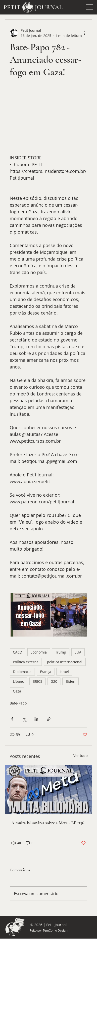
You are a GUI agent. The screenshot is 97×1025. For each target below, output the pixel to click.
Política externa (26, 662)
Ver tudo (80, 755)
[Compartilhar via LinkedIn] (36, 719)
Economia (39, 652)
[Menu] (90, 7)
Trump (60, 652)
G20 (54, 681)
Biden (70, 681)
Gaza (17, 691)
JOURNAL (49, 7)
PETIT (11, 7)
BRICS (37, 681)
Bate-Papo (18, 703)
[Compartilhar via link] (48, 719)
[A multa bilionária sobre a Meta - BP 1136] (48, 789)
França (45, 671)
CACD (17, 652)
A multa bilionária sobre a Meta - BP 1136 (47, 822)
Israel (64, 671)
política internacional (64, 662)
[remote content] (48, 122)
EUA (78, 652)
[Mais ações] (84, 33)
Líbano (18, 681)
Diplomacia (22, 671)
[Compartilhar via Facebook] (12, 719)
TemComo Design (55, 930)
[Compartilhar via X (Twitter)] (24, 719)
